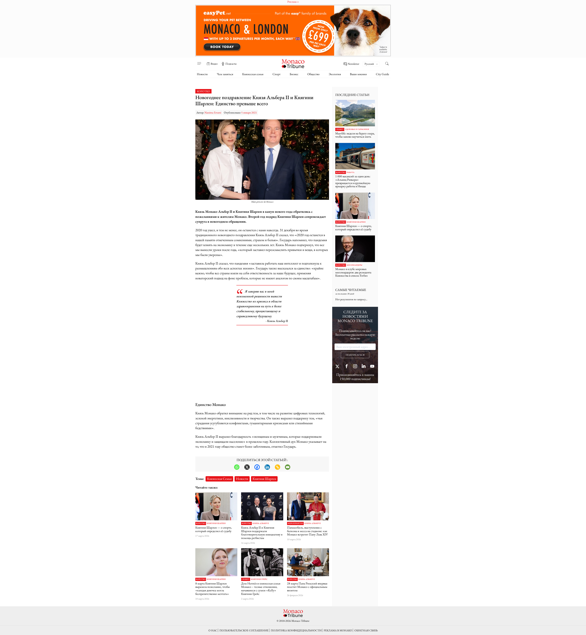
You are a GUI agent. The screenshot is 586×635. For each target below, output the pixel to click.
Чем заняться (225, 74)
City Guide (382, 74)
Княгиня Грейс (259, 579)
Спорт (276, 74)
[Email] (287, 467)
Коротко (203, 91)
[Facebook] (257, 467)
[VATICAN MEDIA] (308, 562)
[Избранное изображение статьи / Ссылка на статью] (216, 506)
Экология (335, 74)
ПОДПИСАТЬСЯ (355, 354)
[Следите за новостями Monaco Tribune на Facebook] (346, 366)
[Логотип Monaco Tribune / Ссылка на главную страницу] (293, 63)
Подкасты (231, 63)
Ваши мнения (358, 74)
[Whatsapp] (236, 467)
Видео (214, 63)
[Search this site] (387, 64)
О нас (212, 630)
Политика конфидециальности (296, 630)
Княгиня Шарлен (264, 478)
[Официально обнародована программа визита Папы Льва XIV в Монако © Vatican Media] (308, 506)
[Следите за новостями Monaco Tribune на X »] (338, 366)
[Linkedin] (267, 467)
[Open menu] (199, 61)
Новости (202, 74)
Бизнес (294, 74)
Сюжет (246, 579)
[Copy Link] (277, 467)
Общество (313, 74)
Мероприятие (295, 523)
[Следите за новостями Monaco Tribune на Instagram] (355, 366)
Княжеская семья (252, 74)
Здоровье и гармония (357, 129)
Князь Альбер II (261, 523)
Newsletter (353, 64)
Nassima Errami (212, 112)
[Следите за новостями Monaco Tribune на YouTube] (372, 366)
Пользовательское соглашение (243, 630)
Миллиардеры (354, 265)
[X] (247, 467)
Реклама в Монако (338, 630)
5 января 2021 (249, 112)
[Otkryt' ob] (293, 30)
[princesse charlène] (216, 562)
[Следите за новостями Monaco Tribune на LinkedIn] (363, 366)
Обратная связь (366, 630)
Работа (350, 172)
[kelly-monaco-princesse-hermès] (262, 562)
